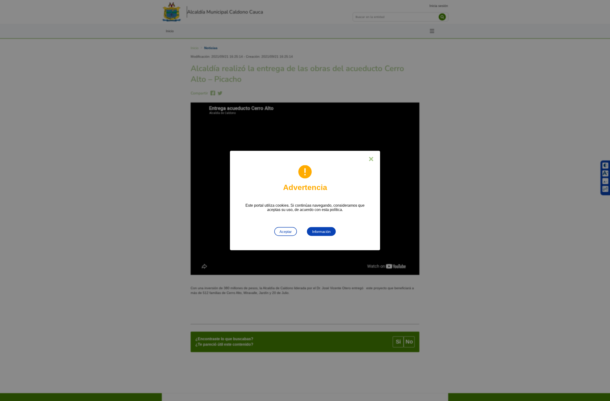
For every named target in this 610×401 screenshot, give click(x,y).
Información (321, 232)
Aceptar (286, 232)
